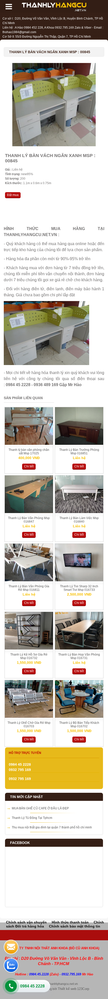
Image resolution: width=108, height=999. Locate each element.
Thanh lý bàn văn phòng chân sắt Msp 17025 (29, 451)
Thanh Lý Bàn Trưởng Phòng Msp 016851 (79, 451)
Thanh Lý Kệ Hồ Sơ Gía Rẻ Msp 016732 (28, 656)
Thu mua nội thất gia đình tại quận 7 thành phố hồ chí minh (52, 827)
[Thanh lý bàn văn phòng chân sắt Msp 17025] (29, 444)
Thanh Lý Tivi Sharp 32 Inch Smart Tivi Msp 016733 (79, 588)
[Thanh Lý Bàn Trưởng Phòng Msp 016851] (79, 444)
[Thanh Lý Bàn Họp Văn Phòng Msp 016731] (79, 648)
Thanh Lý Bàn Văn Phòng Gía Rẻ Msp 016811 (29, 588)
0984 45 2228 (32, 986)
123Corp (83, 989)
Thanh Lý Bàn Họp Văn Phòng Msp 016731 (79, 656)
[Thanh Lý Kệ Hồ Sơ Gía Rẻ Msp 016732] (29, 648)
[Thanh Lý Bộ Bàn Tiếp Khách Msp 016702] (79, 717)
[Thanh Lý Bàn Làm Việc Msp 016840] (79, 512)
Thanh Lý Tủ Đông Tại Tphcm (32, 818)
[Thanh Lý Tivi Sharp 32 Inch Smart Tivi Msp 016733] (79, 580)
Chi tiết (29, 466)
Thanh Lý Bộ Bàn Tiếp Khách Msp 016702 (79, 724)
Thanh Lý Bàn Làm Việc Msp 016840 (79, 519)
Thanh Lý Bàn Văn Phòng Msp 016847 (29, 519)
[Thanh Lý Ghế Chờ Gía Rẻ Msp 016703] (29, 717)
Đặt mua (13, 195)
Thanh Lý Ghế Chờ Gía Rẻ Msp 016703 (29, 724)
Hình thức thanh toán (70, 922)
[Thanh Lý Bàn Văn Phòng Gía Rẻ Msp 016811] (29, 580)
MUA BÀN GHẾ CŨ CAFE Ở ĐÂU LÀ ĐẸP (40, 808)
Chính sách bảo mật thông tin (74, 926)
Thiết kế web (67, 989)
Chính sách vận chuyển (26, 922)
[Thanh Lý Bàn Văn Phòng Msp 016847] (29, 512)
